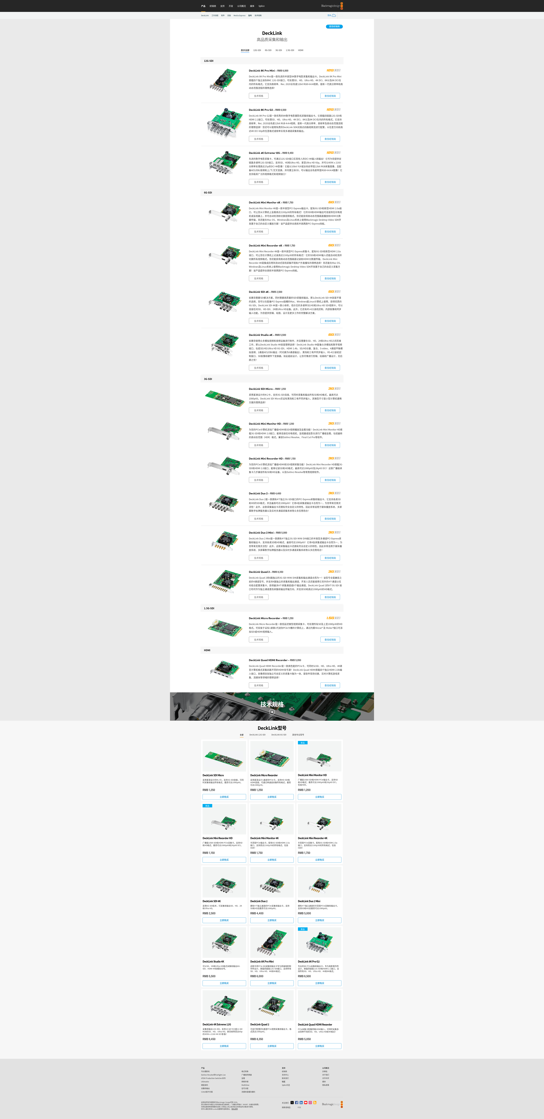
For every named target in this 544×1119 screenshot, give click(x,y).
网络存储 (245, 1081)
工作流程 (215, 15)
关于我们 (325, 1075)
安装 (229, 15)
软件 (223, 15)
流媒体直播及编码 (248, 1092)
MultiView (245, 1085)
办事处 (324, 1071)
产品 (203, 5)
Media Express (240, 15)
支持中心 (285, 1075)
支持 (222, 5)
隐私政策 (325, 1085)
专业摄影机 (205, 1071)
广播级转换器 (247, 1075)
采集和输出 (205, 1088)
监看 (243, 1078)
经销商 (213, 5)
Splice (261, 5)
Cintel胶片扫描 (207, 1092)
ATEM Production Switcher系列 (213, 1078)
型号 (250, 15)
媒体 (252, 5)
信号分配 (245, 1088)
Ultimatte (205, 1081)
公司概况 (241, 5)
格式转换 (245, 1071)
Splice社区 (286, 1085)
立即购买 (224, 796)
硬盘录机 (204, 1085)
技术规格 (258, 15)
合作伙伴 (325, 1078)
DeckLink (205, 15)
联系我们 (285, 1078)
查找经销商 (334, 26)
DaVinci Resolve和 (213, 1075)
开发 (231, 5)
